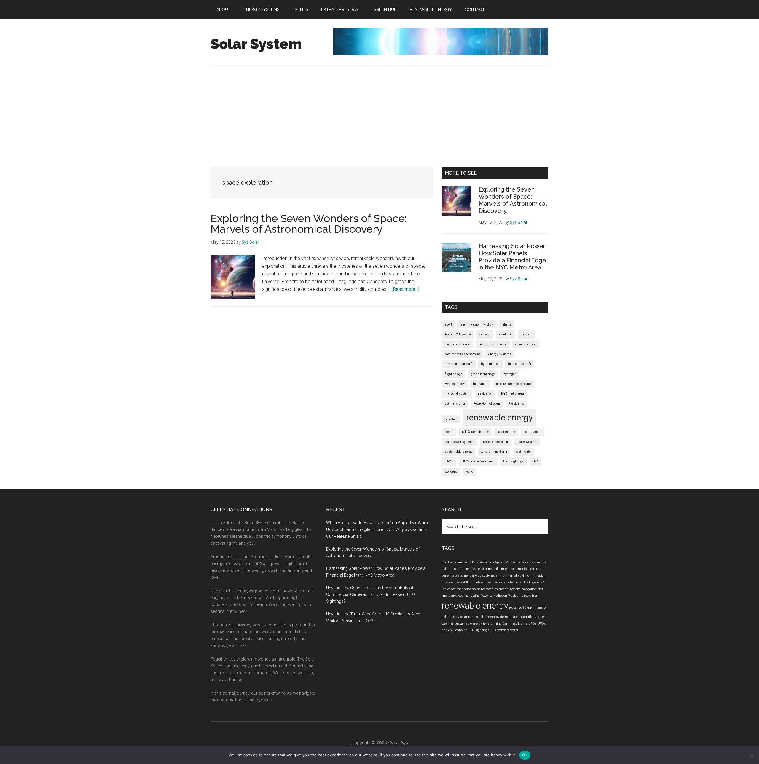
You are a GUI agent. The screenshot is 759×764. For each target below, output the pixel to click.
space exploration (495, 442)
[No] (752, 755)
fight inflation (490, 364)
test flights (523, 452)
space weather (527, 442)
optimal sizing (455, 404)
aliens (506, 324)
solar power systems (459, 442)
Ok (524, 754)
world (469, 471)
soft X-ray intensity (475, 432)
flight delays (453, 374)
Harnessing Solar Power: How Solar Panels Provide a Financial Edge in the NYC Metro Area (512, 257)
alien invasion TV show (477, 324)
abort (448, 324)
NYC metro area (512, 393)
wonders (451, 471)
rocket (449, 432)
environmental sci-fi (459, 364)
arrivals (484, 334)
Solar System (256, 44)
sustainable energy (458, 452)
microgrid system (457, 393)
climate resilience (457, 344)
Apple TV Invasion (458, 334)
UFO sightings (513, 461)
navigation (485, 393)
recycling (451, 419)
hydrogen (509, 374)
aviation (526, 334)
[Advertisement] (379, 110)
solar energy (506, 432)
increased (480, 384)
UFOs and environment (478, 461)
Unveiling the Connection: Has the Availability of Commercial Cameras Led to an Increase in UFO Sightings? (370, 595)
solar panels (532, 432)
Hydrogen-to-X (455, 384)
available (505, 334)
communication (525, 344)
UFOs (449, 461)
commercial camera (493, 344)
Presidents (516, 404)
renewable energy (499, 417)
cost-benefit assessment (462, 354)
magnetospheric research (514, 384)
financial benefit (519, 364)
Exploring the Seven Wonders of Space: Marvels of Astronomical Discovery (309, 223)
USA (535, 461)
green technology (483, 374)
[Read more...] (405, 289)
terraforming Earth (494, 452)
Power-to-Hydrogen (486, 404)
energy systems (499, 354)
